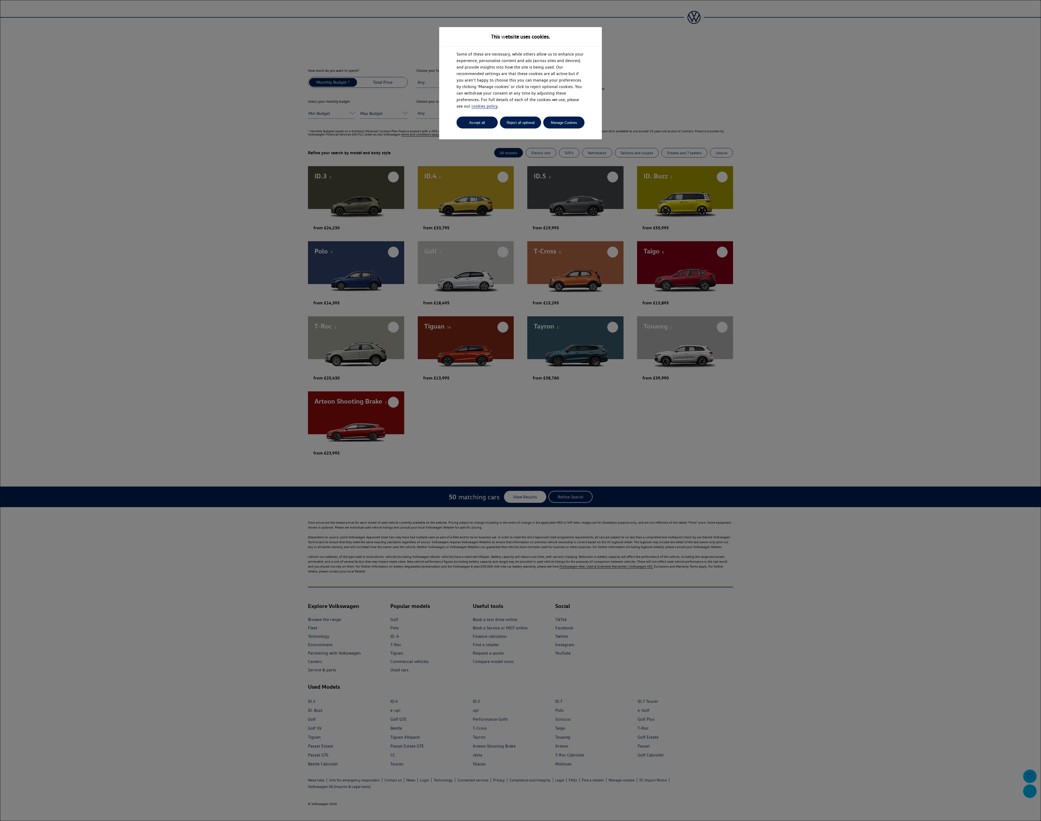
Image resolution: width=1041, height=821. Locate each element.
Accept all (477, 123)
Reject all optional (521, 123)
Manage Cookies (564, 123)
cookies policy (484, 106)
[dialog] (520, 410)
